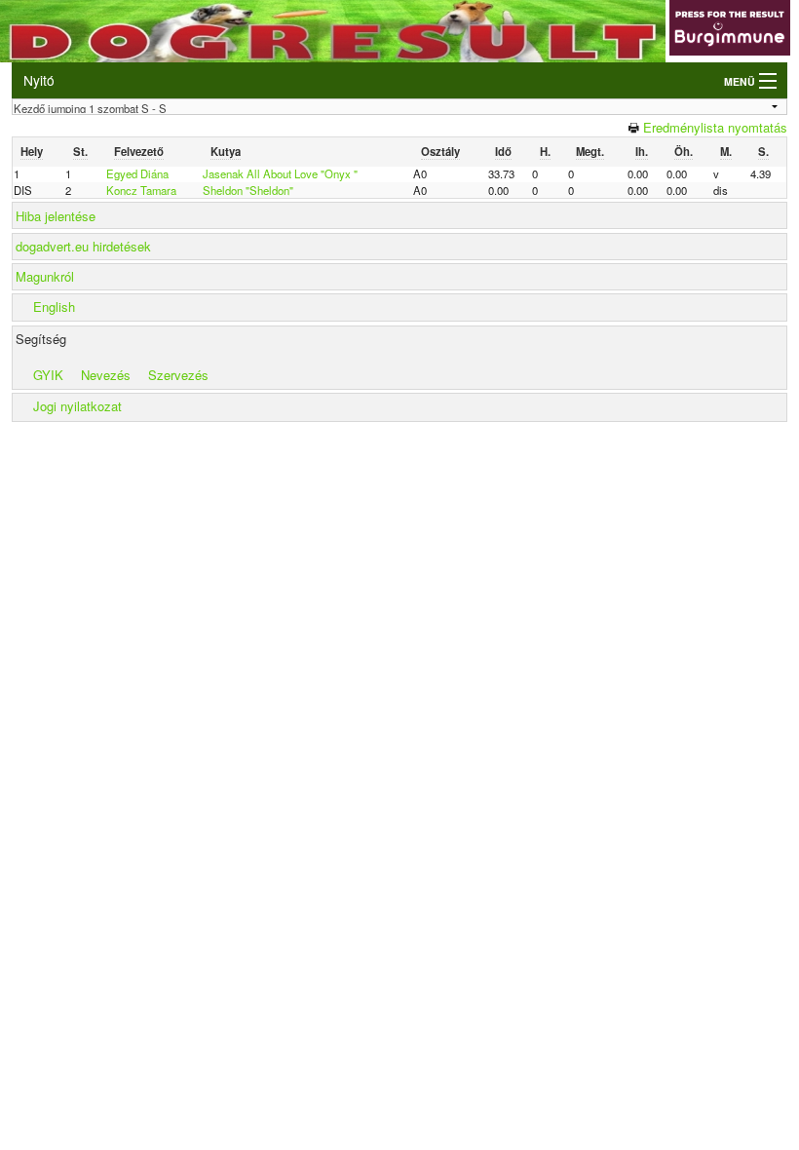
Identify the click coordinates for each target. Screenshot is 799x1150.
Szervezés (178, 374)
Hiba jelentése (55, 216)
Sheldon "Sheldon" (248, 190)
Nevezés (106, 374)
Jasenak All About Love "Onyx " (280, 173)
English (54, 306)
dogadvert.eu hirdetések (83, 246)
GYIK (48, 374)
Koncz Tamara (141, 190)
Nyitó (39, 80)
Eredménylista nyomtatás (715, 127)
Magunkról (45, 276)
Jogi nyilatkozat (77, 406)
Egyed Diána (137, 173)
